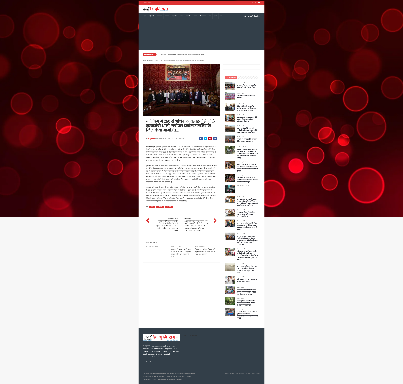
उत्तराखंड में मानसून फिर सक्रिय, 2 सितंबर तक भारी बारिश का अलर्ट (178, 54)
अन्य (221, 16)
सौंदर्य (215, 16)
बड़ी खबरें (151, 16)
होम (145, 16)
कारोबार (167, 16)
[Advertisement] (201, 34)
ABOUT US (157, 3)
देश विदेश (174, 16)
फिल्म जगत (203, 16)
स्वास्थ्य (195, 16)
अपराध (181, 16)
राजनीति (188, 16)
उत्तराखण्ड (159, 16)
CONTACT (164, 3)
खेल (210, 16)
